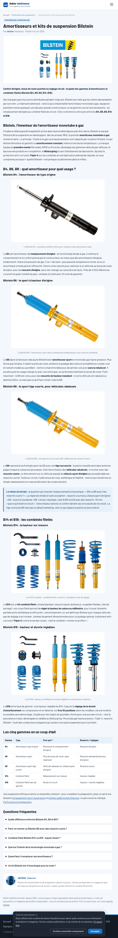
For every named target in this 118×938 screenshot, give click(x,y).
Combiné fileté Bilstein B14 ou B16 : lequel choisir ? (34, 837)
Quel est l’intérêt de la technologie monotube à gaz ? (35, 847)
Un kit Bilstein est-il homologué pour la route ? (32, 865)
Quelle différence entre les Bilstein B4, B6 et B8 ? (33, 819)
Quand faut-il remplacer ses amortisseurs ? (30, 856)
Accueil (6, 15)
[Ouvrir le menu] (112, 5)
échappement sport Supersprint (28, 797)
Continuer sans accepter (26, 914)
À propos (7, 926)
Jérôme (10, 31)
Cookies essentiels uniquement (68, 931)
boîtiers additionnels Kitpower (63, 797)
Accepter (95, 931)
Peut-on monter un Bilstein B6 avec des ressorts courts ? (37, 828)
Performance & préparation (23, 15)
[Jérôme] (10, 880)
